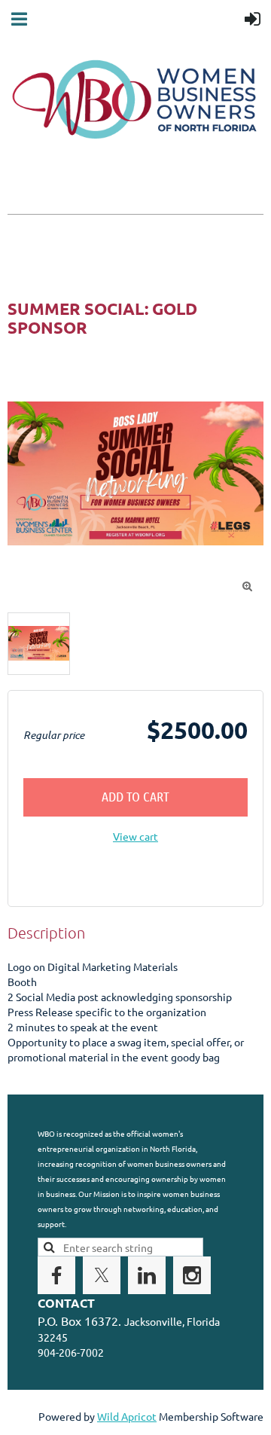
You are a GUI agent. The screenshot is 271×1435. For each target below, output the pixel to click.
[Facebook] (56, 1275)
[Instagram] (192, 1275)
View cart (135, 836)
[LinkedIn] (147, 1275)
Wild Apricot (127, 1416)
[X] (101, 1275)
